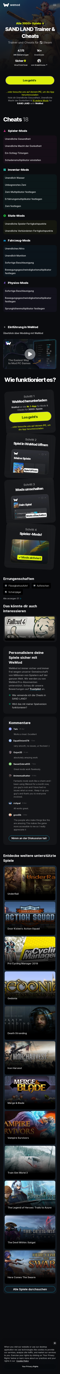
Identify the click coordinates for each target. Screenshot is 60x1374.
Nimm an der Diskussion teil (29, 838)
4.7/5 (21, 50)
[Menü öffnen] (54, 5)
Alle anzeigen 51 (11, 598)
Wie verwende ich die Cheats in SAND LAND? (29, 697)
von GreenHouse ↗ (39, 65)
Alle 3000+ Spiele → (30, 23)
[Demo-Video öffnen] (30, 354)
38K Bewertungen (21, 55)
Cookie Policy (22, 1361)
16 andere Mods (40, 100)
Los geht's (29, 80)
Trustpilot (35, 689)
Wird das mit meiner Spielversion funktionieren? (29, 706)
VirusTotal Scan (21, 65)
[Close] (55, 1343)
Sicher (19, 61)
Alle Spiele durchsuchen (30, 1289)
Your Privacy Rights (30, 1366)
